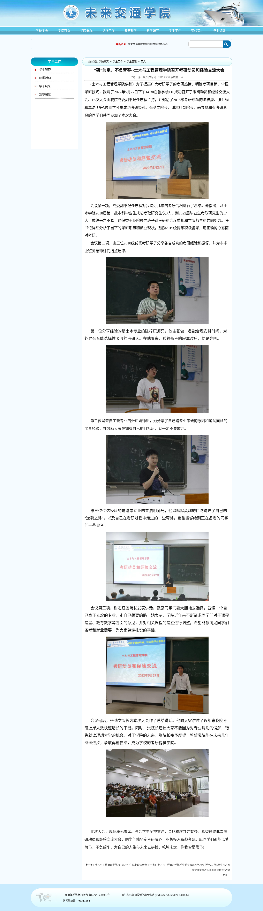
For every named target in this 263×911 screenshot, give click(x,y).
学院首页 (104, 61)
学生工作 (118, 61)
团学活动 (45, 77)
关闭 (225, 875)
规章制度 (45, 94)
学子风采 (45, 86)
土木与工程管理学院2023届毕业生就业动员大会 (121, 865)
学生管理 (45, 69)
